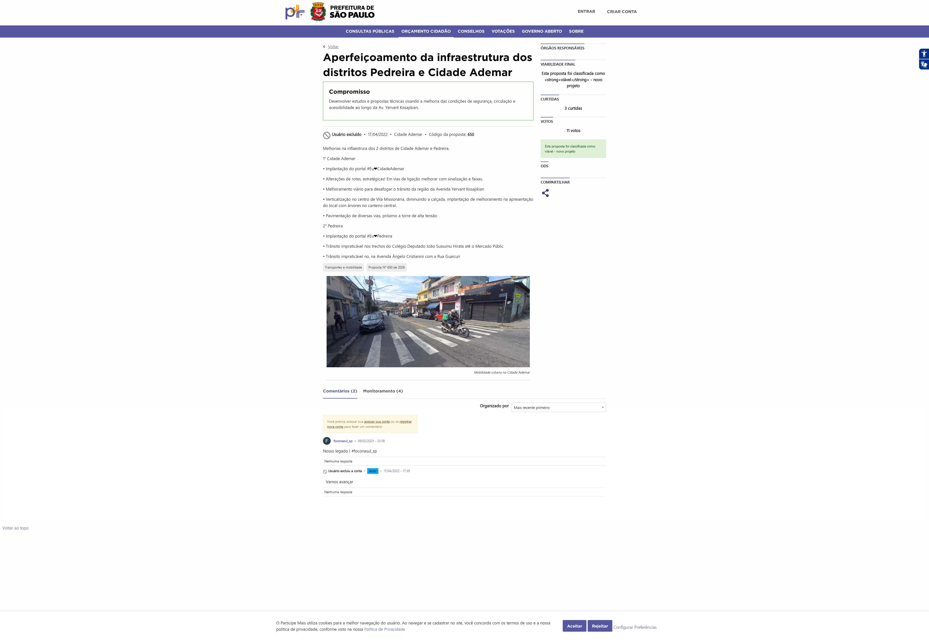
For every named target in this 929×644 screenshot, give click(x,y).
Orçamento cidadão (426, 31)
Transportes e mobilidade (343, 267)
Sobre (576, 31)
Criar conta (622, 11)
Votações (503, 31)
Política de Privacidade (384, 629)
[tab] (340, 392)
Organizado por (494, 405)
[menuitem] (586, 12)
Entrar (586, 11)
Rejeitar (600, 626)
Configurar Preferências (635, 627)
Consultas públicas (370, 31)
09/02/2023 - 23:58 (371, 440)
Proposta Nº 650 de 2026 (386, 267)
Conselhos (471, 31)
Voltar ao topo (15, 527)
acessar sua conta (377, 421)
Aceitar (574, 626)
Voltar (333, 46)
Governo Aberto (542, 31)
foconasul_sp (343, 440)
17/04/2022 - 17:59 (397, 470)
